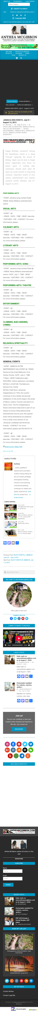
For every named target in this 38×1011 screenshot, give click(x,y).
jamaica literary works (17, 132)
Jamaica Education (24, 924)
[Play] (6, 645)
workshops (7, 134)
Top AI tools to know (23, 523)
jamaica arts (20, 131)
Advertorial (22, 904)
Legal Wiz (12, 995)
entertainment (8, 131)
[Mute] (29, 645)
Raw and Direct (12, 535)
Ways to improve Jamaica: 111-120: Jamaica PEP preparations (25, 516)
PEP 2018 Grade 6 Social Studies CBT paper (23, 920)
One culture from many (11, 129)
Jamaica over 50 (28, 127)
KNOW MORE (19, 729)
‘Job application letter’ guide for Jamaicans (25, 507)
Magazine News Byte (20, 1002)
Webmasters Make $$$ (8, 451)
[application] (19, 638)
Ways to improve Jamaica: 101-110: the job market (25, 532)
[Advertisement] (19, 80)
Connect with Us (19, 615)
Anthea (11, 991)
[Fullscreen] (32, 645)
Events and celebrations (12, 127)
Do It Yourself (13, 510)
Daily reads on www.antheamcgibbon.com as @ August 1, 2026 (26, 658)
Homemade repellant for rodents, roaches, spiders (24, 685)
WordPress (19, 1004)
